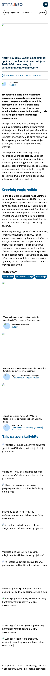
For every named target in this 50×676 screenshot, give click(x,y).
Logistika (41, 12)
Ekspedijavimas (12, 12)
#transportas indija (24, 276)
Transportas (28, 12)
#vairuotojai (41, 276)
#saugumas (8, 276)
